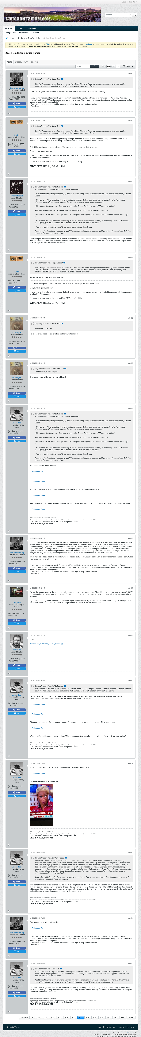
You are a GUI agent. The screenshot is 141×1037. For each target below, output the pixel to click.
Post (18, 107)
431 (66, 1018)
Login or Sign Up (128, 2)
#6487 (130, 408)
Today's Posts (11, 33)
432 (73, 1018)
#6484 (130, 257)
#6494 (130, 918)
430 (59, 1018)
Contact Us (110, 1027)
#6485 (130, 318)
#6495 (130, 963)
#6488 (130, 538)
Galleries (32, 28)
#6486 (130, 363)
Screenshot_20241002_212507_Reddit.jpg (46, 644)
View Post (62, 79)
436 (101, 1018)
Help (100, 1027)
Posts (9, 62)
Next (131, 1018)
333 (38, 1018)
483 (115, 1018)
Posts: (11, 99)
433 (80, 1018)
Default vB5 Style (14, 1027)
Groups (20, 28)
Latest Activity (21, 62)
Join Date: (13, 97)
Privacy (121, 1027)
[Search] (134, 15)
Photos (34, 62)
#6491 (130, 681)
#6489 (130, 588)
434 (87, 1018)
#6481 (130, 74)
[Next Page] (119, 66)
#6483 (130, 181)
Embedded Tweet (38, 472)
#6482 (130, 121)
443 (108, 1018)
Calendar (35, 33)
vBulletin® (124, 1033)
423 (52, 1018)
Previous (24, 1018)
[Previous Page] (117, 66)
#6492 (130, 763)
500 (122, 1018)
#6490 (130, 635)
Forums (8, 28)
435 (94, 1018)
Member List (24, 33)
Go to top (131, 1027)
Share (18, 103)
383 (45, 1018)
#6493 (130, 852)
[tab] (10, 62)
